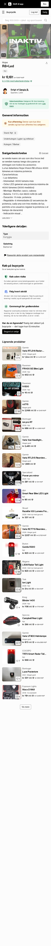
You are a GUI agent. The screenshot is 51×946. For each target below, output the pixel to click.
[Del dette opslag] (46, 63)
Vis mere (25, 707)
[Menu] (3, 12)
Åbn (45, 4)
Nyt (5, 71)
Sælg (45, 12)
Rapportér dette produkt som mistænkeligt (25, 255)
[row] (10, 348)
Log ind (34, 12)
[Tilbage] (4, 27)
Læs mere (6, 218)
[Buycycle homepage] (11, 12)
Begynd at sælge (11, 331)
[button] (29, 357)
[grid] (10, 348)
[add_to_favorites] (19, 393)
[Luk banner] (5, 4)
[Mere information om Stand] (15, 133)
